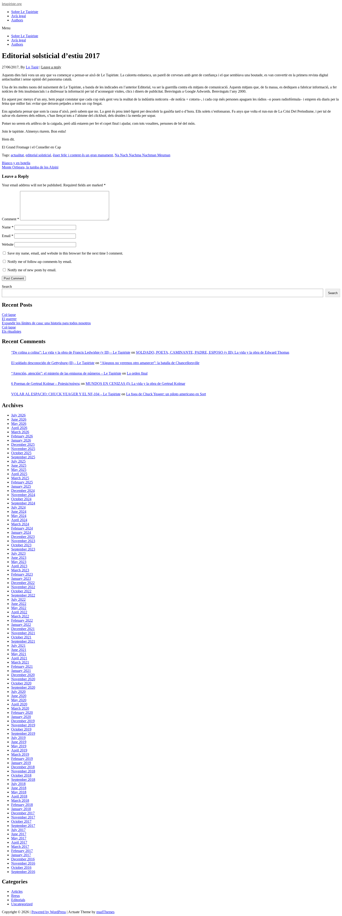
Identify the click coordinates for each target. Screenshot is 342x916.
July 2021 (18, 646)
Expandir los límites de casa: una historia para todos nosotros (46, 323)
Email (7, 236)
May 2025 (18, 470)
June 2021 (18, 650)
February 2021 (22, 666)
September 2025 (23, 457)
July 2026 (18, 415)
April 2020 (19, 704)
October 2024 (21, 499)
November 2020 (23, 679)
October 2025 (21, 453)
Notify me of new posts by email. (31, 270)
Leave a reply (51, 67)
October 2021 (21, 637)
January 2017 (21, 855)
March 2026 (20, 432)
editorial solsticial (38, 155)
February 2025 (22, 482)
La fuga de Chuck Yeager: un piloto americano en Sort (166, 394)
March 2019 (20, 754)
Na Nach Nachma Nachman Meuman (142, 155)
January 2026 (21, 440)
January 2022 (21, 625)
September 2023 (23, 549)
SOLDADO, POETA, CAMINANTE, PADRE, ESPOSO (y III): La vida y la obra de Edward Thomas (212, 352)
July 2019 (18, 738)
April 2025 (19, 474)
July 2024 (18, 507)
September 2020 (23, 687)
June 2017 (18, 834)
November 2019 (23, 725)
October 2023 (21, 545)
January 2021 (21, 671)
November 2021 (23, 633)
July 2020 (18, 692)
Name (7, 227)
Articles (17, 891)
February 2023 (22, 574)
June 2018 (18, 788)
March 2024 (20, 524)
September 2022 (23, 595)
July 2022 (18, 599)
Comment (10, 219)
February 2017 (22, 851)
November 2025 (23, 449)
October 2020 (21, 683)
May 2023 (18, 562)
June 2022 (18, 604)
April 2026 (19, 428)
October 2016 (21, 867)
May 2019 (18, 746)
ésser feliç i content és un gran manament (83, 155)
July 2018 (18, 784)
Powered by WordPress (48, 912)
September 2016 (23, 872)
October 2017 (21, 821)
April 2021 (19, 658)
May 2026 (18, 424)
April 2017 (19, 842)
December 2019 (23, 721)
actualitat (17, 155)
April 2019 (19, 750)
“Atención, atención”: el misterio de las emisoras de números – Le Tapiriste (66, 373)
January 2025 (21, 486)
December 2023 (23, 537)
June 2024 (18, 511)
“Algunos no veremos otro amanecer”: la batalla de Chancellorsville (149, 363)
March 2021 (20, 662)
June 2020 (18, 696)
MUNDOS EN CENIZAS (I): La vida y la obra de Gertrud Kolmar (135, 384)
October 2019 (21, 729)
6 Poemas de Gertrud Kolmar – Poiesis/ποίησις (45, 384)
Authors (17, 20)
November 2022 (23, 587)
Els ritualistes (11, 331)
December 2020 (23, 675)
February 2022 (22, 620)
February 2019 (22, 759)
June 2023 (18, 558)
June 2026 (18, 419)
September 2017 (23, 826)
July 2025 (18, 461)
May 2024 (18, 516)
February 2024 (22, 528)
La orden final (137, 373)
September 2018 (23, 780)
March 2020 (20, 708)
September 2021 (23, 641)
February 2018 (22, 805)
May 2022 (18, 608)
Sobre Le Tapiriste (24, 12)
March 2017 (20, 847)
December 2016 (23, 859)
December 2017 (23, 813)
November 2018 (23, 771)
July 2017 (18, 830)
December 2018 (23, 767)
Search (7, 287)
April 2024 (19, 520)
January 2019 (21, 763)
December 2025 (23, 444)
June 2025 (18, 465)
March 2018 (20, 800)
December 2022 (23, 583)
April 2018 (19, 796)
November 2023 (23, 541)
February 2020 (22, 713)
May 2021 (18, 654)
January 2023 (21, 578)
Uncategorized (22, 904)
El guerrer (9, 319)
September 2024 (23, 503)
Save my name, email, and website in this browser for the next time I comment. (65, 253)
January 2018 (21, 809)
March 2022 (20, 616)
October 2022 (21, 591)
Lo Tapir (32, 67)
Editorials (18, 900)
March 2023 (20, 570)
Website (7, 244)
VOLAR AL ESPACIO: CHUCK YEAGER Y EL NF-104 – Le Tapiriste (66, 394)
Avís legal (18, 16)
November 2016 (23, 863)
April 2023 (19, 566)
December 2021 (23, 629)
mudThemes (105, 912)
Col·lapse (9, 315)
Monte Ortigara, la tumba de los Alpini (30, 167)
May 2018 (18, 792)
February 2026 (22, 436)
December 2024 (23, 491)
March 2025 (20, 478)
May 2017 (18, 838)
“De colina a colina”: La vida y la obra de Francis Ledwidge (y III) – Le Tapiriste (70, 352)
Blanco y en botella (16, 163)
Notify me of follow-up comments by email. (39, 262)
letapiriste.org (12, 4)
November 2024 (23, 495)
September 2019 (23, 733)
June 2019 (18, 742)
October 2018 (21, 775)
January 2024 (21, 532)
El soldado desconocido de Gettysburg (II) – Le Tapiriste (52, 363)
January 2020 (21, 717)
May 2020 (18, 700)
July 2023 (18, 553)
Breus (15, 896)
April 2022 (19, 612)
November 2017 (23, 817)
